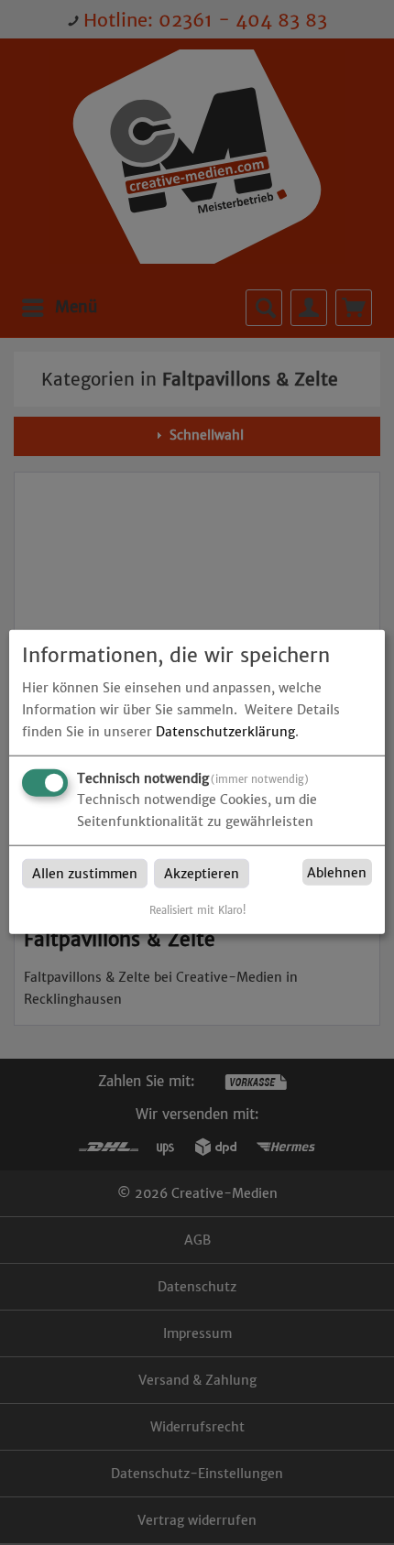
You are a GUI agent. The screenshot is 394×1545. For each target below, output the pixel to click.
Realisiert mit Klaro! (197, 910)
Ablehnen (337, 873)
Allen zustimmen (84, 873)
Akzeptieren (201, 873)
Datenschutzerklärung (225, 732)
